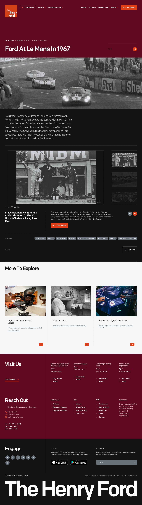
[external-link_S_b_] (23, 414)
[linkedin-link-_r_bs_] (23, 457)
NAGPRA (87, 475)
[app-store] (59, 462)
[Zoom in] (89, 201)
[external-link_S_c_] (23, 417)
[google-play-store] (78, 462)
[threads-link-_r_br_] (18, 457)
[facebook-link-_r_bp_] (7, 457)
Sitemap (123, 475)
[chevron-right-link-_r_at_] (41, 344)
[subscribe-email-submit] (134, 462)
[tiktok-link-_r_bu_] (33, 457)
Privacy (116, 475)
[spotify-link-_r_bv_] (7, 463)
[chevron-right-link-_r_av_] (87, 344)
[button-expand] (41, 289)
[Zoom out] (94, 201)
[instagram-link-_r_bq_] (13, 457)
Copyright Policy (105, 475)
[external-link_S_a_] (23, 412)
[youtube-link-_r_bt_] (28, 457)
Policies (95, 475)
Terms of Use (132, 475)
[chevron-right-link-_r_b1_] (132, 344)
